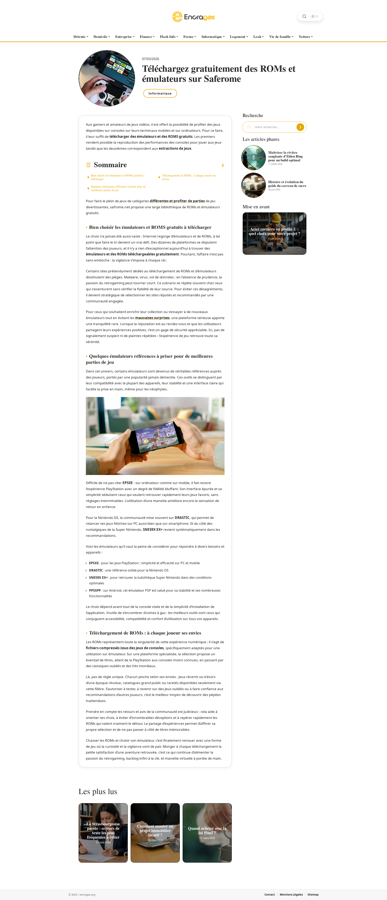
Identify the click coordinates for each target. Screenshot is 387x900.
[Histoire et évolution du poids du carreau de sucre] (253, 185)
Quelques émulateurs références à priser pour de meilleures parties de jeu (118, 188)
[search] (304, 16)
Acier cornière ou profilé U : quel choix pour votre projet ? (274, 230)
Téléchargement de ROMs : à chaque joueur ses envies (189, 177)
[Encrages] (193, 16)
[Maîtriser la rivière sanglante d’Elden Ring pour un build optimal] (253, 157)
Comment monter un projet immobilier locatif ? (155, 829)
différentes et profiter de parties (177, 201)
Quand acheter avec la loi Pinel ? (207, 829)
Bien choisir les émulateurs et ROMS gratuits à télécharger (117, 177)
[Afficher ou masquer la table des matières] (176, 165)
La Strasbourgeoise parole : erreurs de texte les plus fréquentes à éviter (103, 829)
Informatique (160, 93)
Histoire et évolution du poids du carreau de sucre (287, 183)
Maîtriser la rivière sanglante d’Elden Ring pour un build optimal (285, 156)
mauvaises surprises (152, 317)
